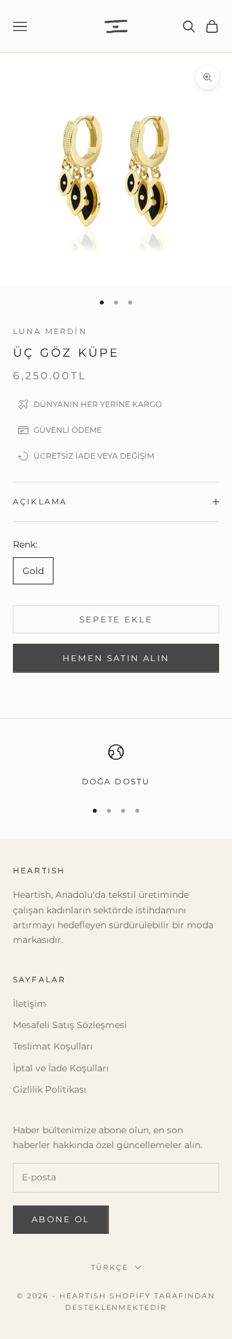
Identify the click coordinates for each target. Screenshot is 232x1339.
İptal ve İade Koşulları (61, 1068)
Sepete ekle (116, 619)
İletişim (29, 1003)
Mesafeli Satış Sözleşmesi (70, 1025)
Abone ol (61, 1219)
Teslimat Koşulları (53, 1046)
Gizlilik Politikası (49, 1089)
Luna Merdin (50, 331)
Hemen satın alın (116, 658)
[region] (116, 766)
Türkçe (109, 1267)
